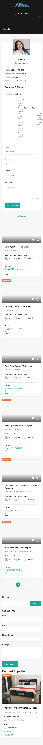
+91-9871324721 (23, 13)
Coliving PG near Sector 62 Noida (20, 708)
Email (7, 159)
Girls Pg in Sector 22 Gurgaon (18, 247)
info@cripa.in (15, 77)
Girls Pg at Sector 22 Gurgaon (18, 306)
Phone (7, 171)
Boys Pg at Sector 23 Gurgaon (18, 366)
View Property (21, 239)
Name (7, 147)
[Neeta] (21, 54)
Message (8, 183)
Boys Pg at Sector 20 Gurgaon (18, 426)
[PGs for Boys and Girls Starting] (21, 9)
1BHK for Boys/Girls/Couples (18, 548)
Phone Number (7, 635)
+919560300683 (20, 74)
